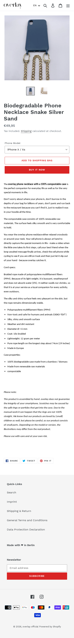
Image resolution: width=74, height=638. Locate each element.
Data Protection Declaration (26, 529)
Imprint (12, 501)
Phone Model (12, 143)
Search (11, 492)
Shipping (26, 131)
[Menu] (68, 5)
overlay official (30, 626)
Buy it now (37, 169)
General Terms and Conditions (27, 520)
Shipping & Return (19, 511)
